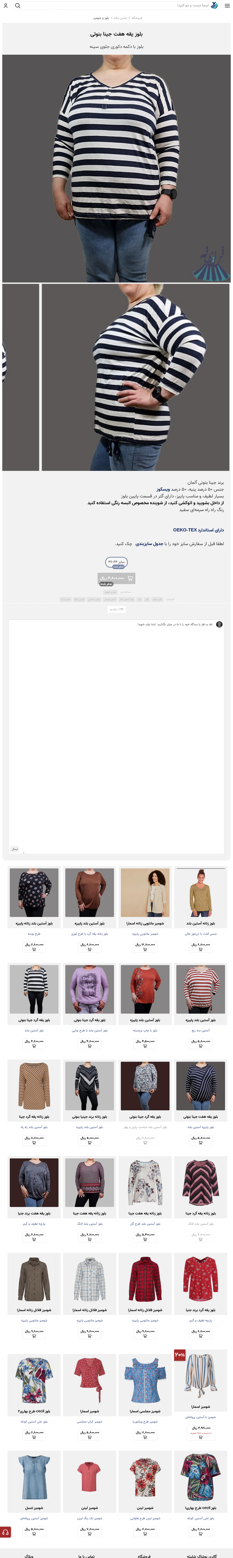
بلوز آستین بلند (127, 599)
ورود (5, 6)
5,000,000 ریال (90, 1138)
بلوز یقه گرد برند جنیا (200, 1310)
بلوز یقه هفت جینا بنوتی (116, 34)
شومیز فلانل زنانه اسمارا (145, 1310)
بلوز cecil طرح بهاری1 (200, 1508)
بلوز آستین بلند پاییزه (90, 923)
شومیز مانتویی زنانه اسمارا (145, 923)
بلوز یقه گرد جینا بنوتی (90, 1020)
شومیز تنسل (34, 1508)
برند (139, 599)
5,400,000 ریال (145, 1234)
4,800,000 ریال (112, 578)
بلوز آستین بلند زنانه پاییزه (34, 923)
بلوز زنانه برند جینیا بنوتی (89, 1117)
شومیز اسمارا (200, 1407)
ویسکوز (163, 489)
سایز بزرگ (65, 599)
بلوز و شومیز (101, 18)
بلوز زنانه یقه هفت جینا (145, 1213)
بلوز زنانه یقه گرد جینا (34, 1117)
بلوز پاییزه (157, 599)
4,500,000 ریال (145, 1041)
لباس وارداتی (110, 599)
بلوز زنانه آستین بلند (200, 923)
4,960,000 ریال (201, 1430)
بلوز (147, 599)
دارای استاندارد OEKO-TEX (198, 530)
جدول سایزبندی (149, 544)
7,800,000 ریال (145, 1432)
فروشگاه (137, 18)
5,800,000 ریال (200, 1041)
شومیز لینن (145, 1508)
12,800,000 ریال (145, 944)
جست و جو (18, 5)
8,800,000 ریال (34, 1138)
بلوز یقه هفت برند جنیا (34, 1213)
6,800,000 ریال (201, 944)
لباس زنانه (120, 18)
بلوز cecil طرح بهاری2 (34, 1411)
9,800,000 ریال (145, 1331)
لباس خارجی (94, 599)
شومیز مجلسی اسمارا (145, 1411)
